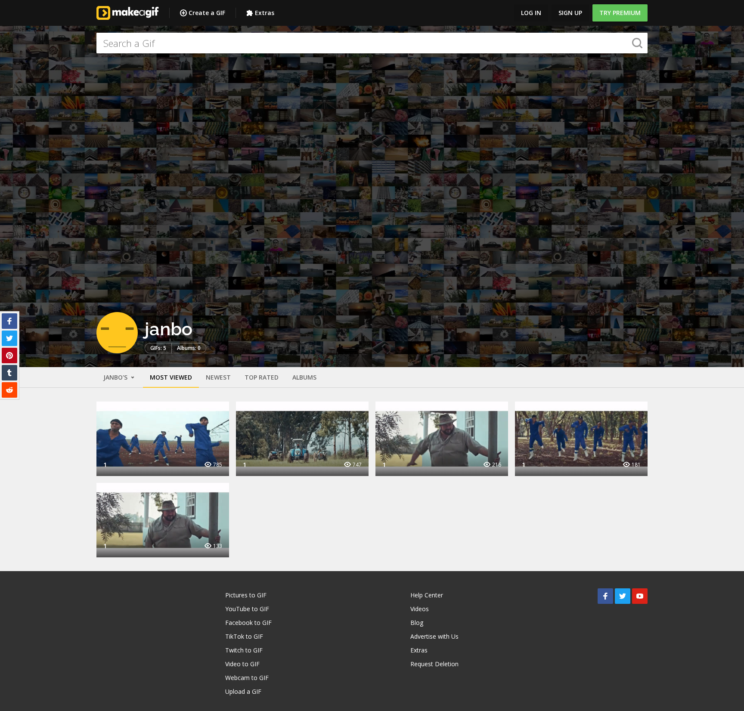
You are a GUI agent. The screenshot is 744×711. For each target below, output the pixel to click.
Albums (304, 377)
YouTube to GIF (247, 609)
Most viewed (171, 377)
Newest (218, 377)
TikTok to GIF (244, 636)
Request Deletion (434, 664)
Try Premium (620, 13)
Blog (416, 622)
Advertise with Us (434, 636)
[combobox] (372, 43)
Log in (531, 13)
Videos (419, 609)
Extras (264, 13)
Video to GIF (242, 664)
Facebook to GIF (248, 622)
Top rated (262, 377)
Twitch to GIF (244, 650)
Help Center (426, 595)
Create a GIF (207, 13)
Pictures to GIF (246, 595)
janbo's (116, 377)
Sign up (570, 13)
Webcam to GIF (247, 678)
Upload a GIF (243, 691)
